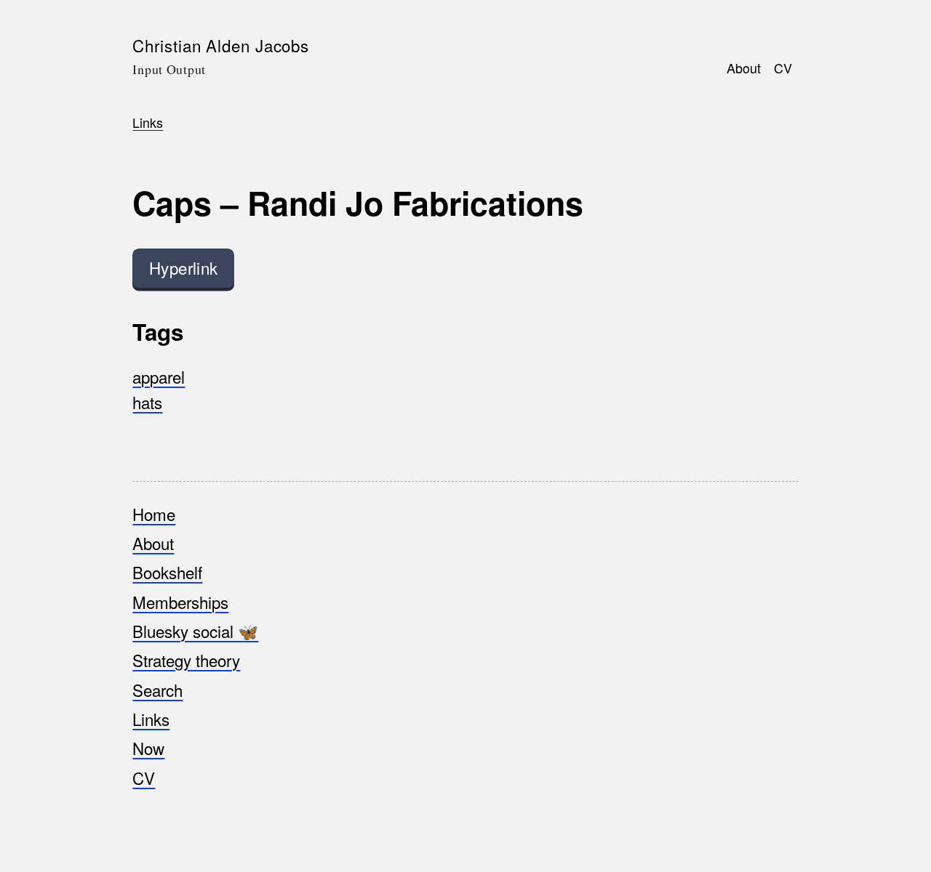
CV (783, 66)
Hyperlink (183, 267)
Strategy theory (186, 659)
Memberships (180, 601)
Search (157, 689)
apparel (158, 376)
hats (147, 401)
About (744, 66)
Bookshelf (167, 572)
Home (153, 513)
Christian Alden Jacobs (220, 45)
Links (147, 122)
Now (148, 747)
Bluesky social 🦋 (195, 630)
